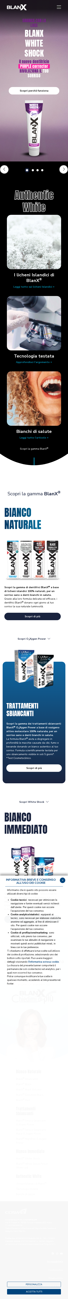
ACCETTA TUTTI (34, 1291)
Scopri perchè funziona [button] (34, 90)
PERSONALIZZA (34, 1284)
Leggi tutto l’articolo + (34, 437)
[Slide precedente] (4, 169)
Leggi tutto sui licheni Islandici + (34, 287)
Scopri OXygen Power (32, 639)
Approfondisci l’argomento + (34, 362)
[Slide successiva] (63, 169)
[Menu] (59, 7)
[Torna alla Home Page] (17, 7)
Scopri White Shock (31, 802)
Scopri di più (32, 616)
